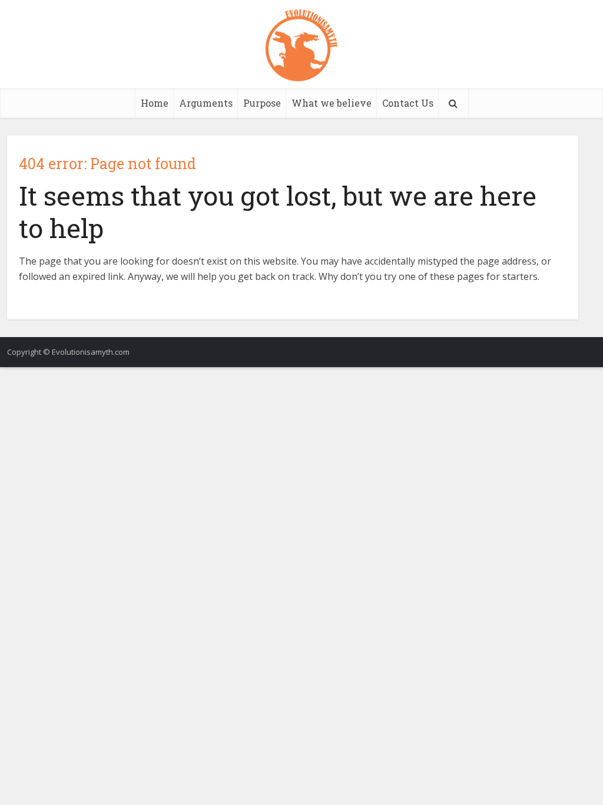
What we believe (331, 103)
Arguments (206, 103)
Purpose (262, 103)
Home (154, 103)
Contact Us (407, 103)
